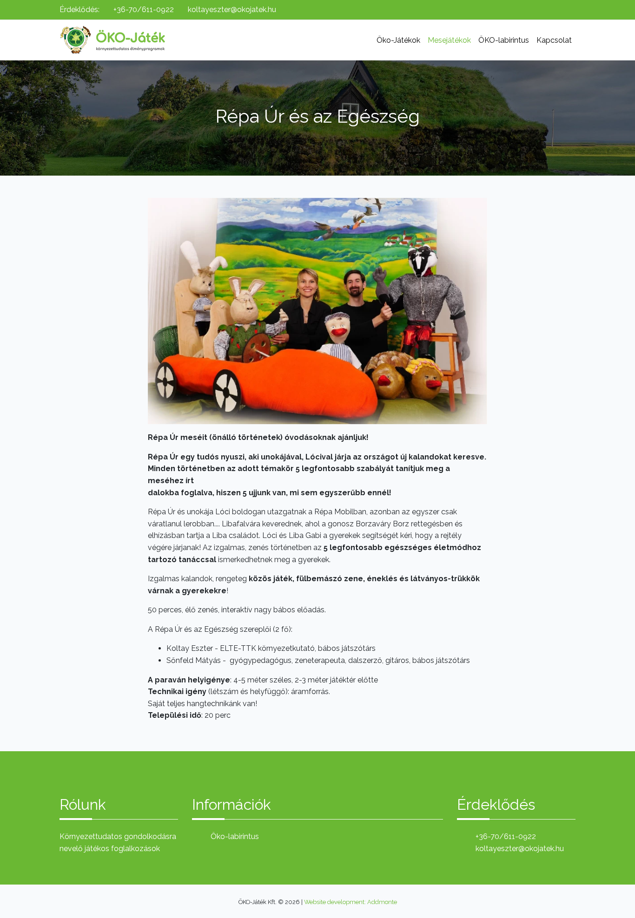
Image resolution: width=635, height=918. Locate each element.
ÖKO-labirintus (503, 40)
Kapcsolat (554, 40)
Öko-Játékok (398, 40)
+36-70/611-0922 (143, 9)
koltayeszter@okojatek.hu (232, 9)
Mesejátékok (449, 40)
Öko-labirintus (235, 836)
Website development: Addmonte (350, 901)
